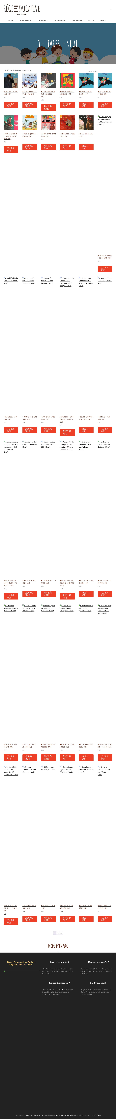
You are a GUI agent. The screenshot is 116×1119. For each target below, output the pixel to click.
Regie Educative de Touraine (34, 1115)
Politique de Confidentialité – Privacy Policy (69, 1115)
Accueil (10, 20)
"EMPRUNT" (60, 990)
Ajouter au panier (10, 105)
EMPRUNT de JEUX (25, 20)
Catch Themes (97, 1115)
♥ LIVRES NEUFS (42, 20)
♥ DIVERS (103, 20)
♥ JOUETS (91, 20)
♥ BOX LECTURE (77, 20)
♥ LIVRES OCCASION (60, 20)
